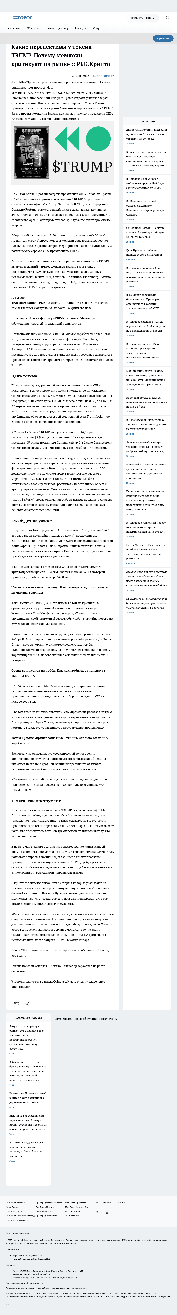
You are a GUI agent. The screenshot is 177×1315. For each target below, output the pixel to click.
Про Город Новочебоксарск (49, 1202)
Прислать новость (142, 17)
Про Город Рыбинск (45, 1211)
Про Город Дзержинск (46, 1215)
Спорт (97, 28)
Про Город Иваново (45, 1207)
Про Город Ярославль (75, 1202)
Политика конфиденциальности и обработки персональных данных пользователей (46, 1288)
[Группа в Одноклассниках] (107, 1211)
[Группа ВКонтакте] (98, 1211)
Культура (80, 28)
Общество (33, 28)
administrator (103, 76)
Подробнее (164, 1296)
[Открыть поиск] (167, 17)
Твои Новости (72, 1215)
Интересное (13, 28)
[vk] (17, 1003)
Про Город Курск (14, 1211)
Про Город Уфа (72, 1211)
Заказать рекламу (57, 28)
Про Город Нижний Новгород (20, 1215)
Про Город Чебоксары (16, 1202)
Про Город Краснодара (17, 1220)
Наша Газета (12, 1207)
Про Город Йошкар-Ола (76, 1207)
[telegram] (28, 1003)
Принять (163, 38)
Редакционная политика (17, 1233)
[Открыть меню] (7, 17)
